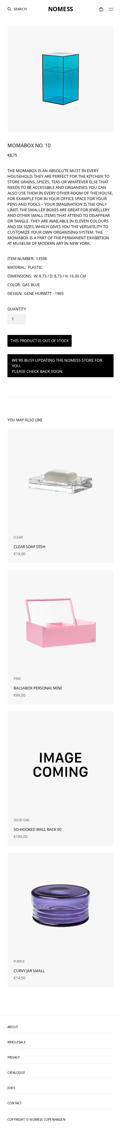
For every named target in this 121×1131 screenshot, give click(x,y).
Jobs (11, 1088)
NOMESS (60, 9)
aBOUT (12, 1027)
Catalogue (16, 1073)
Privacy (13, 1058)
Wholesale (16, 1042)
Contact (14, 1103)
